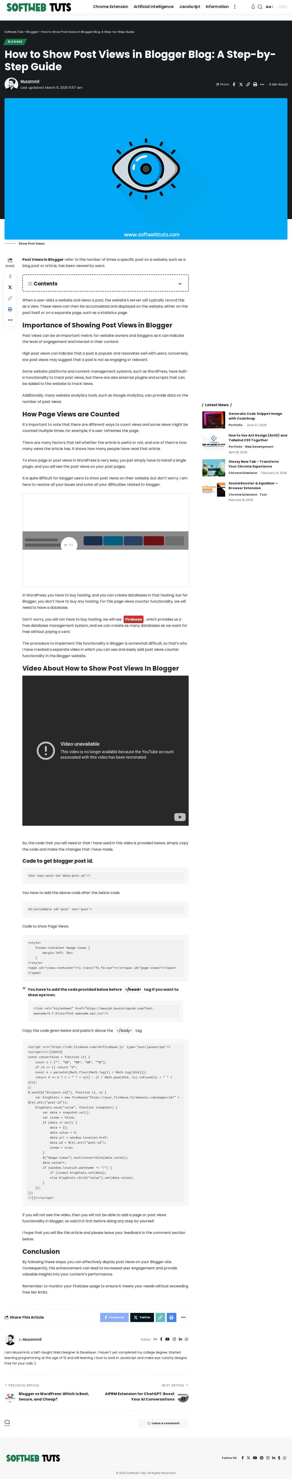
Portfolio (235, 425)
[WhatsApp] (187, 1339)
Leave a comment (166, 1423)
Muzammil (30, 81)
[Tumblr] (279, 1458)
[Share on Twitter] (241, 84)
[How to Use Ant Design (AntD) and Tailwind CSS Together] (213, 441)
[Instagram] (174, 1339)
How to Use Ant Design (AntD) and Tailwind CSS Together (258, 437)
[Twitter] (248, 1458)
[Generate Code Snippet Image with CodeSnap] (213, 420)
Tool (263, 494)
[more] (235, 7)
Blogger (15, 42)
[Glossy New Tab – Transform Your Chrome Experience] (213, 467)
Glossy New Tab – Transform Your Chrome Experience (254, 464)
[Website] (155, 1339)
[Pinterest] (262, 1458)
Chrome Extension (243, 473)
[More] (262, 84)
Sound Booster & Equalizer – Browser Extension (253, 485)
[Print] (255, 84)
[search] (260, 7)
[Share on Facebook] (234, 84)
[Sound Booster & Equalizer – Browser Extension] (213, 489)
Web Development (259, 446)
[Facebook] (161, 1339)
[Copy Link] (248, 84)
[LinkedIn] (180, 1339)
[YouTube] (167, 1339)
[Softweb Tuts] (39, 7)
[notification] (253, 7)
